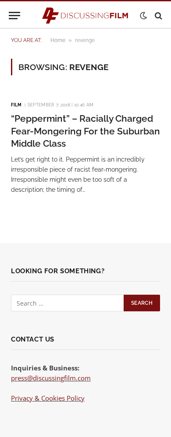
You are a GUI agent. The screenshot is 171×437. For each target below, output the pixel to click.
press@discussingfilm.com (51, 378)
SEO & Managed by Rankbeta (54, 407)
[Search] (157, 15)
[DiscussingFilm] (85, 15)
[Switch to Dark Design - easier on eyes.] (143, 16)
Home (57, 40)
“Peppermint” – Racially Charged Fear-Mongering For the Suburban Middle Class (85, 131)
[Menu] (14, 15)
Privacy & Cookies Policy (48, 398)
